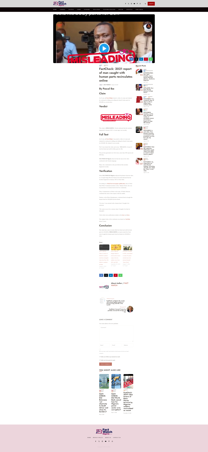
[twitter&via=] (136, 59)
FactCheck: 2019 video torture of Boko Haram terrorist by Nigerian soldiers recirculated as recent (128, 401)
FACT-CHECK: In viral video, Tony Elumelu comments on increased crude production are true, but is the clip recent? (148, 135)
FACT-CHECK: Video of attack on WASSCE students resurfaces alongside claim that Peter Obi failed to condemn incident (103, 258)
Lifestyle (129, 9)
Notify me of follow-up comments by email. (110, 356)
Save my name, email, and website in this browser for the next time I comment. (114, 352)
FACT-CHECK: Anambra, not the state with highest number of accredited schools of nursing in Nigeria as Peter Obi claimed (148, 118)
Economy (87, 9)
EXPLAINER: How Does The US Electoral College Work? (148, 90)
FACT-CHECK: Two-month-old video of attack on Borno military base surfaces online (148, 102)
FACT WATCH (107, 84)
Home (55, 9)
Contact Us (151, 3)
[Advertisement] (76, 77)
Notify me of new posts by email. (108, 360)
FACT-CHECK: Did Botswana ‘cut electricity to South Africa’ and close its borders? (103, 403)
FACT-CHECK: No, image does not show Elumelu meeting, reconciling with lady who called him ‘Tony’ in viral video (149, 166)
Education (96, 9)
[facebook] (132, 59)
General (62, 9)
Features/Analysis (109, 9)
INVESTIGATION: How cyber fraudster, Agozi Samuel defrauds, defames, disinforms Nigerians (149, 76)
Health (121, 9)
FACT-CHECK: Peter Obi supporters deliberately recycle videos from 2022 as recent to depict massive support (148, 150)
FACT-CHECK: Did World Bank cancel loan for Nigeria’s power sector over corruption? (116, 402)
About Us (108, 437)
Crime (79, 9)
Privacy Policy (98, 437)
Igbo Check (139, 9)
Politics (71, 9)
